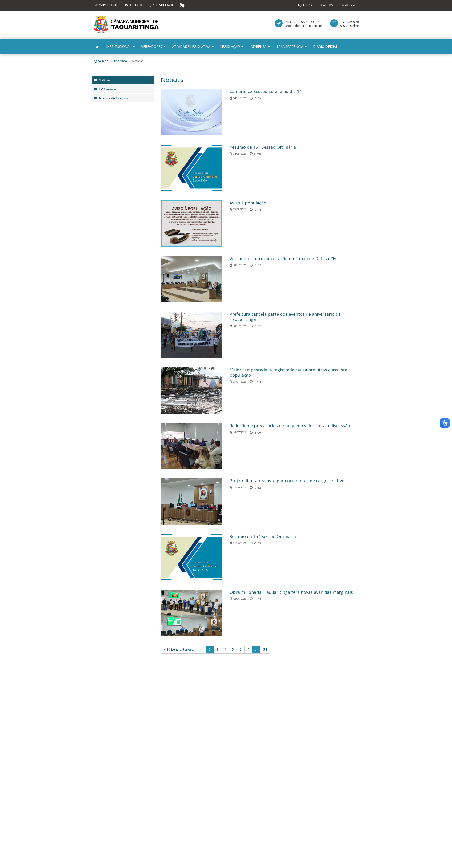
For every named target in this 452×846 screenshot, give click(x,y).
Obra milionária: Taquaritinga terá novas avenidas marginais (291, 592)
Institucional (119, 46)
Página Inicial (100, 61)
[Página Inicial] (97, 46)
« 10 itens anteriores (179, 649)
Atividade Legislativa (191, 46)
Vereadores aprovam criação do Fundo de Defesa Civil (284, 258)
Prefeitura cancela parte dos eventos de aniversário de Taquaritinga (285, 316)
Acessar (351, 5)
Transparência (290, 46)
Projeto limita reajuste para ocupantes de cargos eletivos (288, 480)
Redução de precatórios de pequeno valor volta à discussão (290, 425)
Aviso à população (248, 203)
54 (265, 649)
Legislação (230, 46)
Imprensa (258, 46)
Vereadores (152, 46)
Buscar (306, 5)
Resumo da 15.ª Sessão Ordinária (263, 536)
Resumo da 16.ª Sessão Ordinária (263, 147)
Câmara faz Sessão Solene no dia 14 (266, 91)
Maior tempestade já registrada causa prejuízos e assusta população (288, 372)
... (256, 649)
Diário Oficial (325, 46)
